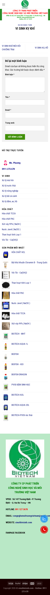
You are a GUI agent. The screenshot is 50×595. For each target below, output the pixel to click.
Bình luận (9, 74)
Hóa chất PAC (8, 219)
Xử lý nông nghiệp (10, 191)
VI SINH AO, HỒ (41, 47)
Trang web (9, 123)
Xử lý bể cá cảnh (9, 196)
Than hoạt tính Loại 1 (11, 234)
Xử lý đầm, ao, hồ (9, 201)
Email (8, 110)
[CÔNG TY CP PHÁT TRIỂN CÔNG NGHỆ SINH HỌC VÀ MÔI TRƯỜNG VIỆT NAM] (25, 4)
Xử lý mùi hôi (8, 180)
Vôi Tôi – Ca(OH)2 (10, 240)
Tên (7, 97)
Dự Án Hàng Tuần (25, 25)
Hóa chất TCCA (9, 213)
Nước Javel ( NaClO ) (11, 229)
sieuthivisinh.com (23, 522)
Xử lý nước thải (9, 185)
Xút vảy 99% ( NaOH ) (11, 224)
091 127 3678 (21, 509)
